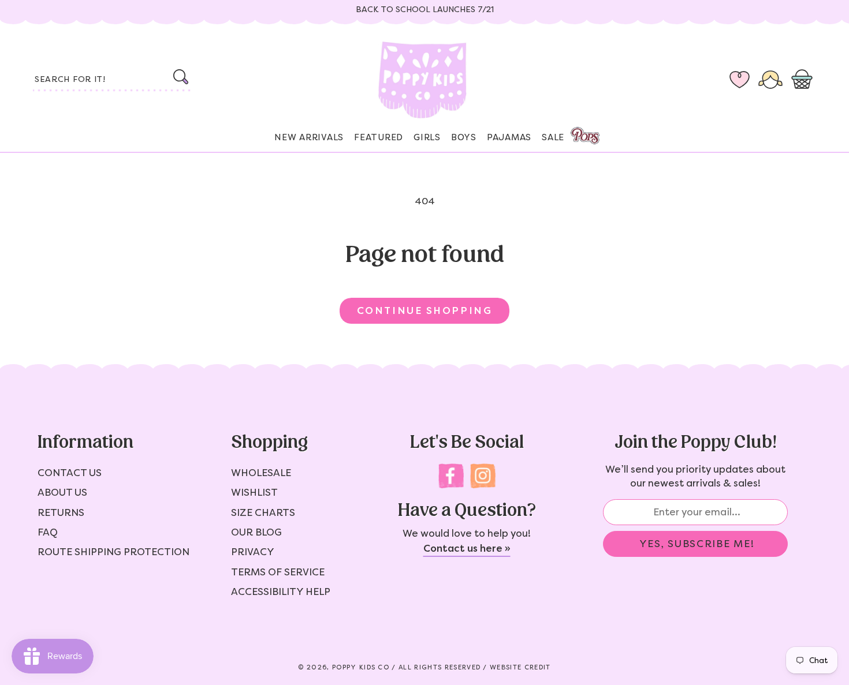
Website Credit (520, 667)
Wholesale (261, 472)
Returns (61, 512)
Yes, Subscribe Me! (697, 543)
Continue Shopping (424, 310)
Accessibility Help (280, 591)
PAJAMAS (509, 137)
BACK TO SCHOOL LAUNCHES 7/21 (425, 9)
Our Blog (256, 532)
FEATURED (378, 137)
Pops (585, 135)
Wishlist (254, 492)
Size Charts (263, 512)
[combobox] (112, 80)
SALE (553, 137)
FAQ (48, 532)
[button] (804, 80)
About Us (62, 492)
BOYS (463, 137)
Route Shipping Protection (113, 551)
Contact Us (70, 472)
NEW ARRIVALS (309, 137)
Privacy (252, 551)
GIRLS (427, 137)
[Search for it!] (180, 76)
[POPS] (574, 132)
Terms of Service (278, 572)
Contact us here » (467, 548)
